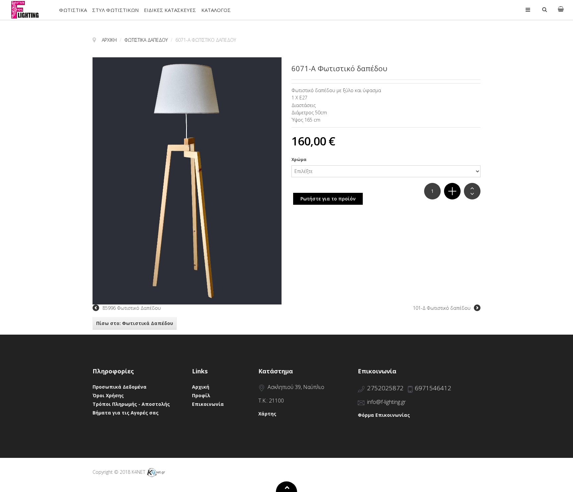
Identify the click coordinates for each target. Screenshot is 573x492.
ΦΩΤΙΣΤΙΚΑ (73, 10)
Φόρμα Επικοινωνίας (384, 415)
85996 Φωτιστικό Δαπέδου (131, 308)
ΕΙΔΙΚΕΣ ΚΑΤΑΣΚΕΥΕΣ (170, 10)
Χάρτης (267, 413)
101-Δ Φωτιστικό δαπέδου (442, 308)
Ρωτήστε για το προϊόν (327, 198)
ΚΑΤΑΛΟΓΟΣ (216, 10)
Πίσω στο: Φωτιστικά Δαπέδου (134, 323)
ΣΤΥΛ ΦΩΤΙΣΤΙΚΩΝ (115, 10)
